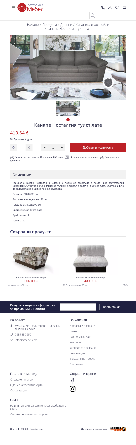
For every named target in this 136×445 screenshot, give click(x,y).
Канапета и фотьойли (92, 24)
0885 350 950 (23, 334)
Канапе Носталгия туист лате (69, 28)
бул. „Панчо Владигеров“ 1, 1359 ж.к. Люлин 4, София (37, 327)
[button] (109, 7)
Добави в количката (98, 147)
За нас (74, 331)
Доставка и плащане (82, 325)
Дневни (66, 24)
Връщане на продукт (83, 358)
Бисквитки (76, 364)
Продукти (49, 24)
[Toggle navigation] (13, 7)
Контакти (75, 342)
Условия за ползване (83, 347)
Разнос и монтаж (80, 337)
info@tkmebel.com (26, 340)
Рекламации (77, 353)
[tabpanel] (68, 108)
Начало (33, 24)
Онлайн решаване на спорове (29, 414)
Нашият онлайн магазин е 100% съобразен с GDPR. (38, 407)
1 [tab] (68, 119)
